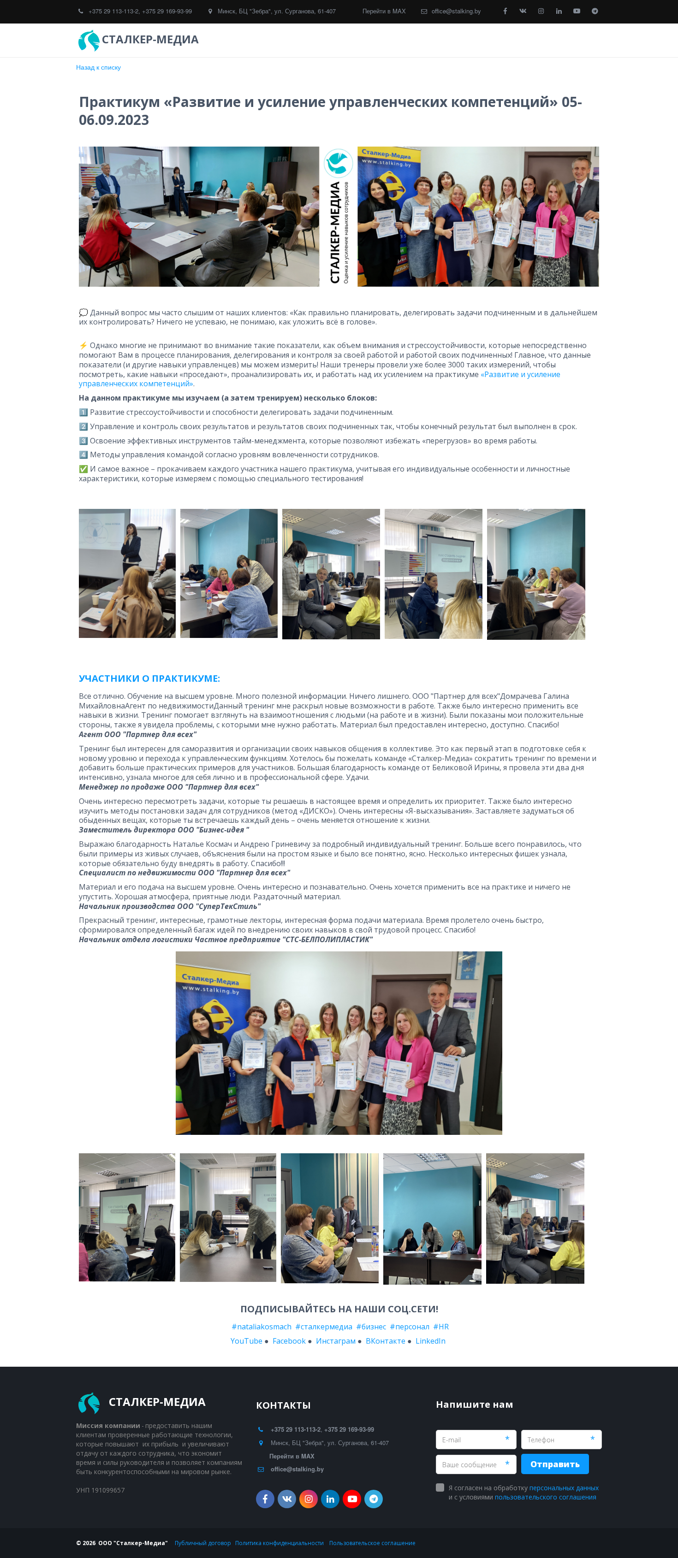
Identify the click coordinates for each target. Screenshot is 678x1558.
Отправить (555, 1463)
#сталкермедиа (323, 1327)
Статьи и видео (487, 40)
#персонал (409, 1327)
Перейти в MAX (384, 10)
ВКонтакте (385, 1341)
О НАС (540, 40)
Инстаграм (336, 1341)
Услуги (375, 40)
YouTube (246, 1341)
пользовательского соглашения (545, 1497)
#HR (441, 1327)
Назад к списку (98, 66)
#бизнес (371, 1327)
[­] (210, 39)
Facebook (289, 1341)
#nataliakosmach (260, 1327)
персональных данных (564, 1487)
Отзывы (424, 40)
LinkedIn (431, 1341)
